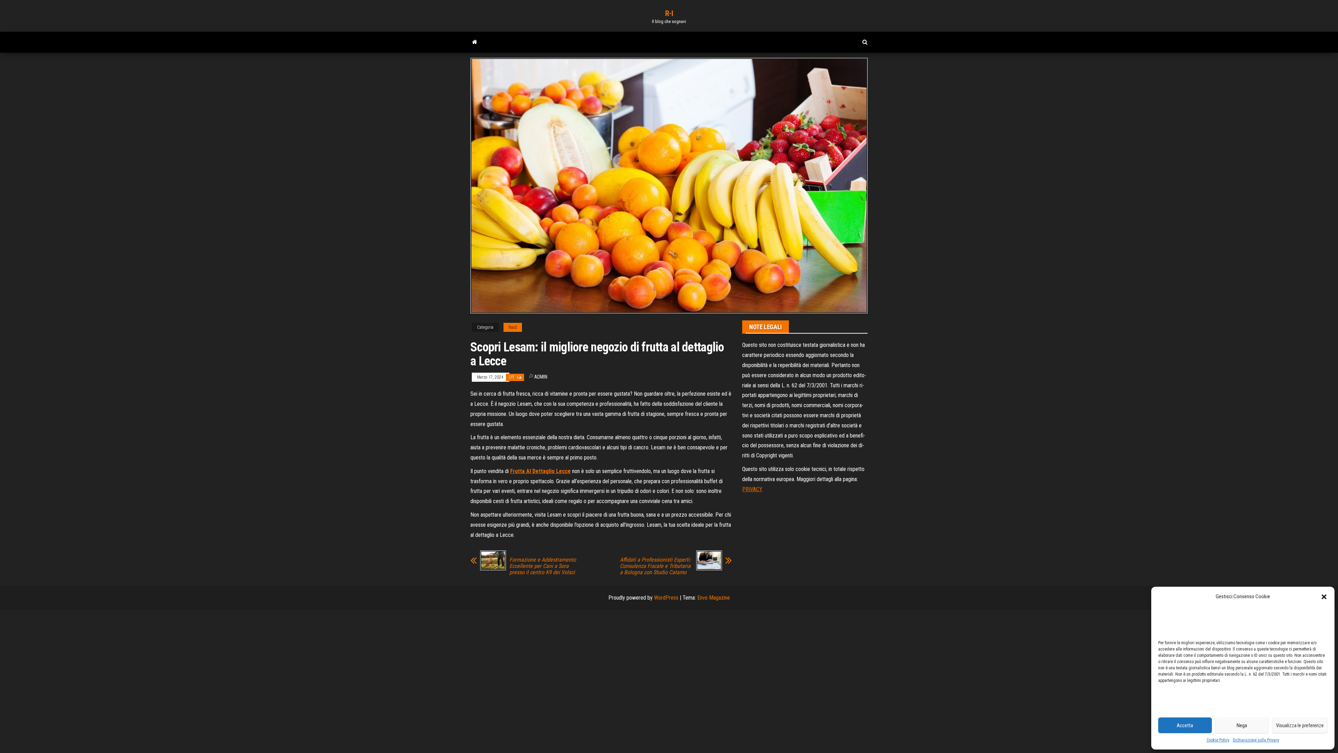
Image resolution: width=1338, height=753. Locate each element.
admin (540, 377)
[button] (1324, 596)
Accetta (1185, 725)
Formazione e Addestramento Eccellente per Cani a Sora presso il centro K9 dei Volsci (542, 566)
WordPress (666, 597)
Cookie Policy (1218, 740)
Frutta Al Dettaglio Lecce (540, 471)
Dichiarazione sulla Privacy (1256, 740)
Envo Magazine (713, 597)
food (513, 327)
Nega (1242, 725)
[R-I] (474, 42)
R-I (669, 13)
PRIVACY (752, 489)
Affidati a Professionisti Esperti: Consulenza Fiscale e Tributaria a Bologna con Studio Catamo (655, 566)
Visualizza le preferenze (1300, 725)
